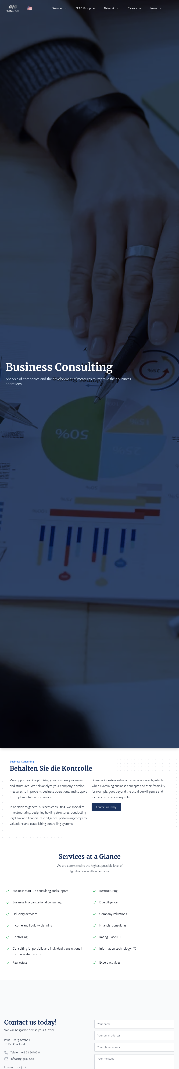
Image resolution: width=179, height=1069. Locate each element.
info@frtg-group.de (22, 1058)
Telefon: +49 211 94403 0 (25, 1052)
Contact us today (106, 807)
